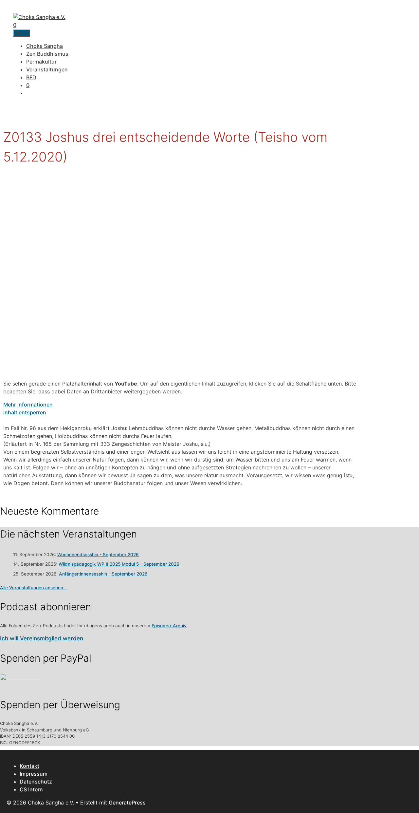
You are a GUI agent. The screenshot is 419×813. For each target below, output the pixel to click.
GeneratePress (127, 802)
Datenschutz (36, 781)
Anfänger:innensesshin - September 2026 (103, 574)
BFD (31, 77)
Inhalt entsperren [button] (24, 412)
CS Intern (31, 789)
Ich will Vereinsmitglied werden (41, 638)
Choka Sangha (44, 46)
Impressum (33, 773)
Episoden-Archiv (169, 625)
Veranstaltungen (47, 69)
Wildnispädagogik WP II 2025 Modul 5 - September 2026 (119, 564)
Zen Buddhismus (47, 53)
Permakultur (41, 61)
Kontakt (29, 766)
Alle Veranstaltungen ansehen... (33, 587)
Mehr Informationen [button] (28, 404)
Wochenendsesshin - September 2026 (98, 554)
